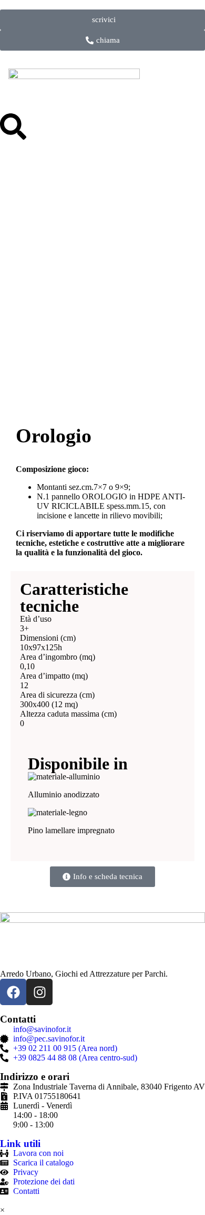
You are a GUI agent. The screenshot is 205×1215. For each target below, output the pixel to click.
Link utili (20, 1143)
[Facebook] (13, 992)
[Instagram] (39, 992)
